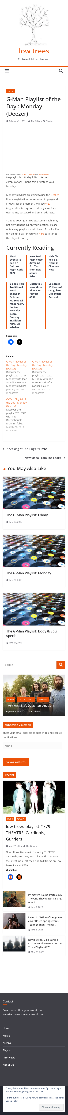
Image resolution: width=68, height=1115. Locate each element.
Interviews (9, 1057)
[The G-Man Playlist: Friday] (34, 479)
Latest (11, 91)
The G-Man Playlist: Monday (28, 573)
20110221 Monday (28, 174)
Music (10, 819)
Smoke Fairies (44, 174)
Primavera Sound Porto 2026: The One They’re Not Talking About (45, 898)
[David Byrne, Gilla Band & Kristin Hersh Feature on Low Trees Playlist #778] (14, 946)
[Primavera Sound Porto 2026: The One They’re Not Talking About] (14, 901)
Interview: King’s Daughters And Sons (30, 705)
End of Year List (25, 699)
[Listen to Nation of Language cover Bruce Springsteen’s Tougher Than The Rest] (14, 923)
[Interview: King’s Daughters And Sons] (34, 676)
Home (6, 1028)
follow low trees (15, 762)
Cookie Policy (12, 1100)
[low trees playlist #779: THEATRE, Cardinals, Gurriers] (34, 797)
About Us (8, 1064)
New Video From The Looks (43, 458)
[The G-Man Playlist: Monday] (34, 537)
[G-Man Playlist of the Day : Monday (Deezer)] (19, 377)
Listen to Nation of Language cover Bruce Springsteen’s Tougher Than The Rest (45, 921)
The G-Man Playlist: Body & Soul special (32, 633)
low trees (34, 50)
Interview (42, 699)
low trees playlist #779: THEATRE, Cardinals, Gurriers (28, 832)
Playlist (49, 121)
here (41, 233)
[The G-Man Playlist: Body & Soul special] (34, 595)
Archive (10, 699)
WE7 (47, 203)
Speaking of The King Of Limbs (27, 449)
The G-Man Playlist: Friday (27, 515)
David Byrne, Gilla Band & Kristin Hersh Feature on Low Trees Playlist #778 (45, 943)
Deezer (55, 195)
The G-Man (36, 121)
